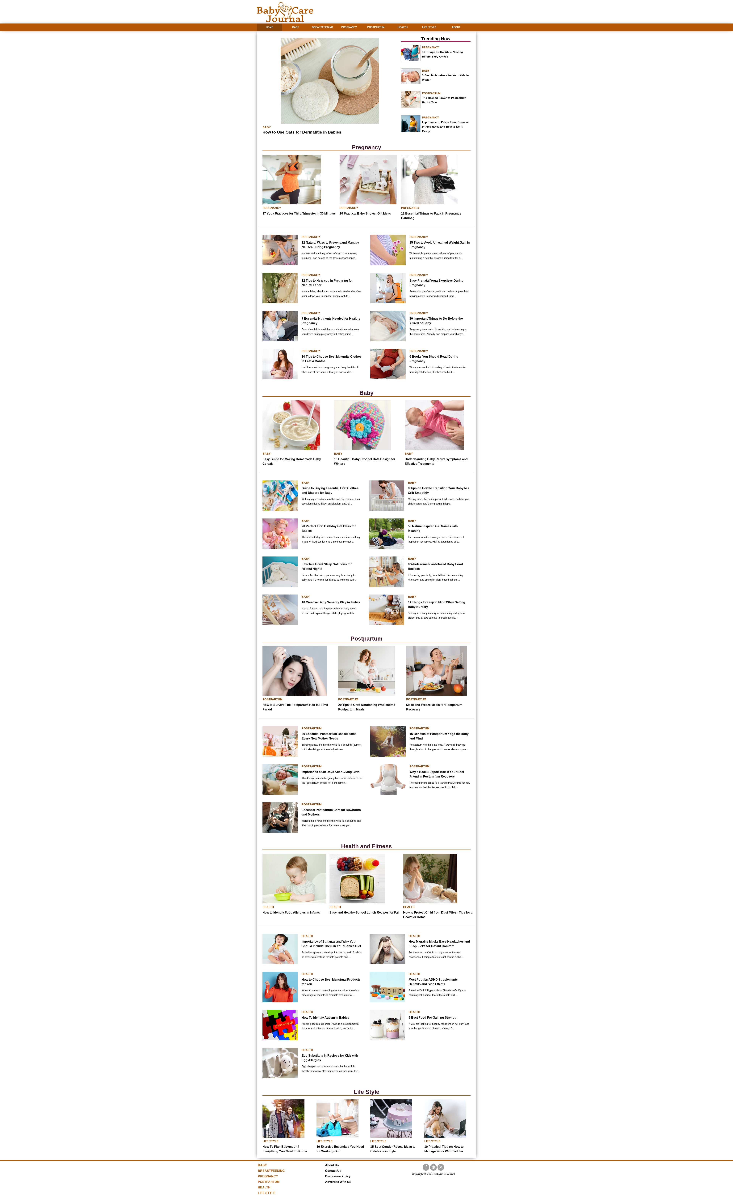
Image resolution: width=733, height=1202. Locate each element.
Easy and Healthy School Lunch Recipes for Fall (364, 912)
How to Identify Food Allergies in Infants (291, 912)
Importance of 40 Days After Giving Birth (331, 772)
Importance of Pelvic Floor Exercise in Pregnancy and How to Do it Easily (445, 127)
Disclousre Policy (337, 1176)
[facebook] (426, 1167)
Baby (366, 393)
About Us (332, 1165)
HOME (269, 27)
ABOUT (456, 27)
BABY (295, 27)
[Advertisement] (406, 9)
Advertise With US (338, 1181)
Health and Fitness (366, 846)
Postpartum (367, 638)
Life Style (366, 1092)
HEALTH (403, 27)
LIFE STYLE (429, 27)
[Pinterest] (433, 1167)
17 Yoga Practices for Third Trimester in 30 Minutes (299, 213)
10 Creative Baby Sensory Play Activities (331, 602)
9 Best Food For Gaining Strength (433, 1017)
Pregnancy (366, 147)
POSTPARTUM (375, 27)
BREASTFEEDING (322, 27)
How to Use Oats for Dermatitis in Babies (301, 132)
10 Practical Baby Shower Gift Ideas (365, 213)
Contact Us (333, 1170)
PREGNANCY (349, 27)
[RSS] (441, 1167)
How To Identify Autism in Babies (325, 1017)
